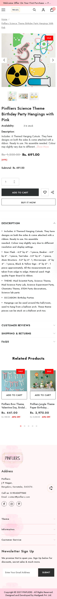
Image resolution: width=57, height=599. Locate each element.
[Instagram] (11, 503)
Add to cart (14, 395)
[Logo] (15, 10)
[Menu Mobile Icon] (3, 10)
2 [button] (24, 426)
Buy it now (28, 202)
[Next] (52, 60)
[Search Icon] (34, 10)
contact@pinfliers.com (19, 497)
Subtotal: (7, 168)
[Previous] (4, 60)
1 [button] (20, 426)
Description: (8, 131)
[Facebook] (4, 503)
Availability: (8, 125)
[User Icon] (43, 10)
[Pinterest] (19, 503)
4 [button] (32, 426)
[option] (27, 3)
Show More (43, 146)
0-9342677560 (18, 493)
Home (4, 19)
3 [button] (28, 426)
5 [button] (36, 426)
